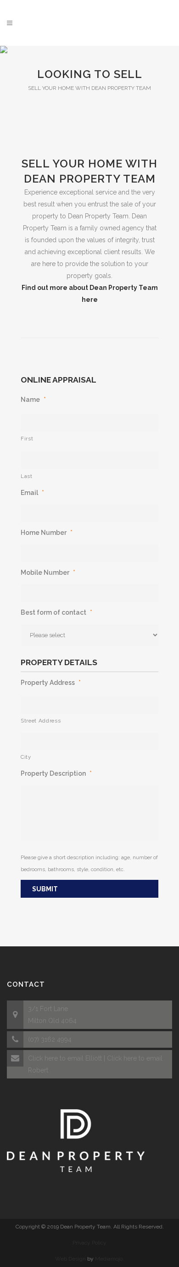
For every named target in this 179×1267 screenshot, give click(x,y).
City (26, 757)
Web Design (70, 1259)
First (27, 438)
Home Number (47, 532)
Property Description (56, 773)
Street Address (41, 720)
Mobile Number (48, 572)
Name (33, 399)
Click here (43, 1058)
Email (32, 492)
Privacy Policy (89, 1242)
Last (27, 476)
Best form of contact (56, 612)
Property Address (51, 682)
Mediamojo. (109, 1259)
